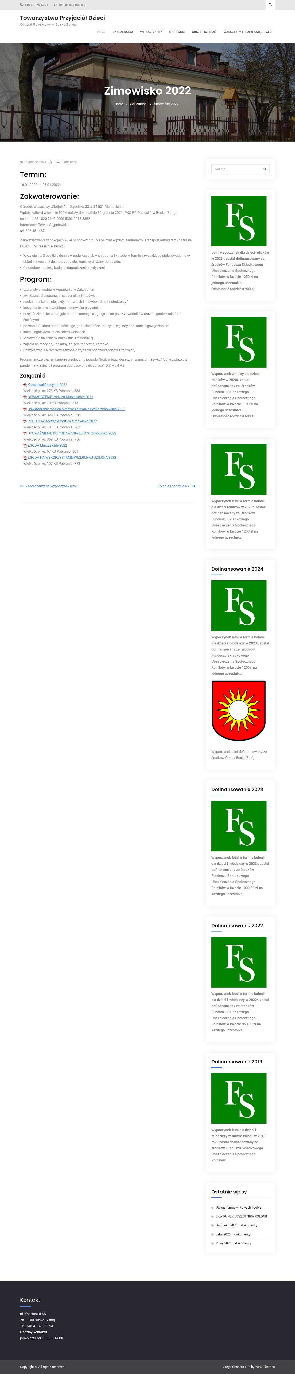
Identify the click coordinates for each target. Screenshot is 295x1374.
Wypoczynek (150, 32)
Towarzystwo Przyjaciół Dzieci (62, 18)
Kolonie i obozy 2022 (174, 486)
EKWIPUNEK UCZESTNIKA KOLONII (241, 1216)
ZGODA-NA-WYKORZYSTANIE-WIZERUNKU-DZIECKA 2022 (72, 457)
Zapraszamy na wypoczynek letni (51, 486)
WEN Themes (265, 1367)
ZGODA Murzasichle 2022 (47, 445)
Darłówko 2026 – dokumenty (236, 1225)
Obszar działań (204, 32)
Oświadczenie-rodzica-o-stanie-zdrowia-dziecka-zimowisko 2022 (76, 409)
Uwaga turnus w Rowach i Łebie (238, 1207)
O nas (101, 32)
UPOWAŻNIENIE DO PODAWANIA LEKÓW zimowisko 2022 (72, 433)
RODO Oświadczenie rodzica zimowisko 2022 (62, 421)
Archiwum (177, 32)
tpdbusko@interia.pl (72, 5)
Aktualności (123, 32)
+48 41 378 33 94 (36, 5)
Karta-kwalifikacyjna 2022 (47, 385)
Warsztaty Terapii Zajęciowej (248, 32)
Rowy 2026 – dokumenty (233, 1243)
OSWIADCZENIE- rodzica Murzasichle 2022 (60, 397)
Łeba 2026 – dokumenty (233, 1234)
